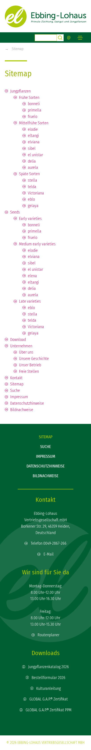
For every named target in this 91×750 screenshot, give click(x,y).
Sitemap (17, 49)
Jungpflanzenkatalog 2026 (48, 666)
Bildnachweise (45, 475)
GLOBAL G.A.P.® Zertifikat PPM (48, 710)
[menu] (80, 37)
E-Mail (48, 554)
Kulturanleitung (48, 688)
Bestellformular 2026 (48, 677)
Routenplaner (48, 635)
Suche (45, 446)
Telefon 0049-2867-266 (48, 543)
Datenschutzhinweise (45, 466)
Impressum (45, 456)
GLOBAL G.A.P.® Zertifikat (48, 699)
